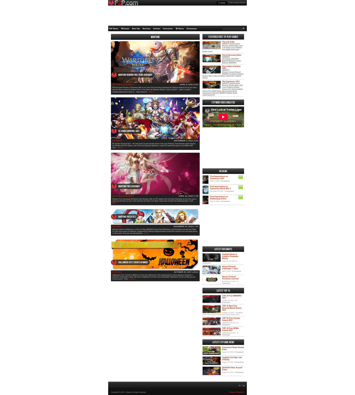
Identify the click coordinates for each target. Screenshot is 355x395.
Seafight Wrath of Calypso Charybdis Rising (230, 256)
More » (152, 92)
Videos (180, 28)
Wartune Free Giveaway (129, 186)
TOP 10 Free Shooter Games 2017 (231, 319)
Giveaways (192, 28)
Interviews (168, 28)
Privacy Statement (236, 392)
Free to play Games (237, 2)
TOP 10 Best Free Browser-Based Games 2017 (232, 308)
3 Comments (225, 181)
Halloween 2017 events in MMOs (133, 262)
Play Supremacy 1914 (230, 81)
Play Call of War (228, 42)
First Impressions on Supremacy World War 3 (220, 187)
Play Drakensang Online (231, 55)
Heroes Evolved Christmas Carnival (230, 278)
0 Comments (229, 191)
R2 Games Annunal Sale (129, 131)
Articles (156, 28)
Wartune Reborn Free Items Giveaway (135, 75)
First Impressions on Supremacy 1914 (219, 177)
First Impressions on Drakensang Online (219, 198)
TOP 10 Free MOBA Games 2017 (230, 329)
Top (243, 386)
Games (126, 28)
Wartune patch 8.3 (126, 216)
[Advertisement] (223, 148)
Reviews (146, 28)
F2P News (113, 28)
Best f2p (136, 28)
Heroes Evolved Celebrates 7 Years (230, 267)
